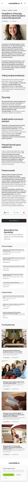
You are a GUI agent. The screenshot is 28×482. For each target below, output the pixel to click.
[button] (2, 3)
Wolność (15, 10)
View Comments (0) (14, 220)
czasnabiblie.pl (14, 3)
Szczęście (10, 10)
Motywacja (4, 10)
